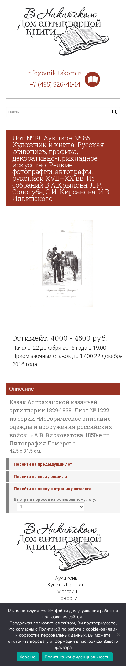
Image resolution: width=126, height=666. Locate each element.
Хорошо (28, 656)
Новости (67, 598)
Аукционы (67, 578)
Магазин (67, 591)
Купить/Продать (67, 585)
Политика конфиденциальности (77, 656)
